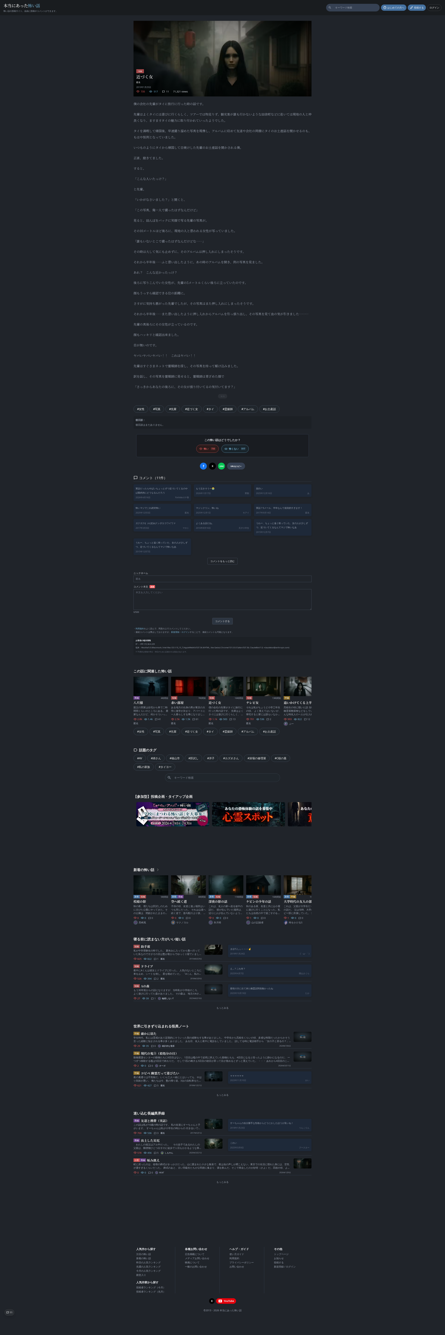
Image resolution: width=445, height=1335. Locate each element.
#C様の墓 (280, 758)
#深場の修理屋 (257, 758)
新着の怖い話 (143, 1258)
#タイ (210, 409)
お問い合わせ (236, 1266)
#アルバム (247, 409)
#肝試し (193, 758)
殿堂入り (141, 1275)
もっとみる (222, 1007)
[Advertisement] (222, 846)
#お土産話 (269, 409)
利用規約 (140, 628)
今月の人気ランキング (148, 1270)
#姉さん (156, 758)
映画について (192, 1262)
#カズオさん (231, 758)
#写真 (156, 409)
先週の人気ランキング (148, 1266)
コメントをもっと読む (222, 561)
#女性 (140, 409)
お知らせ (279, 1258)
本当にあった (21, 5)
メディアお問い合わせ (197, 1258)
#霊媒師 (228, 409)
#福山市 (175, 758)
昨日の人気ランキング (148, 1262)
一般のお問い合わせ (196, 1266)
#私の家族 (143, 767)
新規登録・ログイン (180, 632)
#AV (139, 758)
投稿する (279, 1262)
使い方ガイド (236, 1254)
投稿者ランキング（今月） (150, 1287)
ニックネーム (141, 573)
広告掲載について (194, 1254)
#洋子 (211, 758)
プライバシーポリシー (241, 1262)
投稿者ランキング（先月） (150, 1291)
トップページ (281, 1254)
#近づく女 (191, 409)
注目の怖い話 (143, 1254)
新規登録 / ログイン (285, 1266)
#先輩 (172, 409)
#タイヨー (165, 767)
